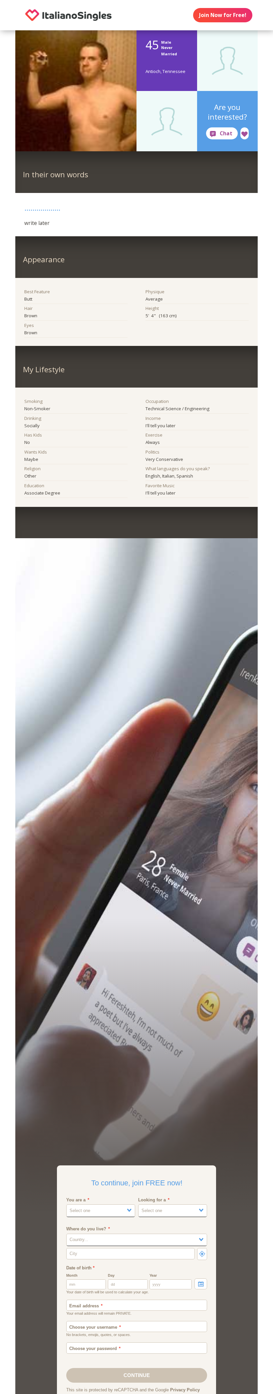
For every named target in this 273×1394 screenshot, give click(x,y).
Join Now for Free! (222, 15)
